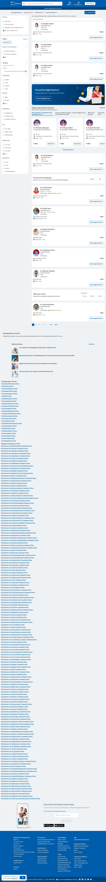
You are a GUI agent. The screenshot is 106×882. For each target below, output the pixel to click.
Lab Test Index (62, 856)
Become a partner (18, 846)
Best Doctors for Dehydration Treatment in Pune (15, 530)
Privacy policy (17, 848)
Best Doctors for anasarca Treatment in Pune (14, 458)
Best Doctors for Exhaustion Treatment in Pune (15, 562)
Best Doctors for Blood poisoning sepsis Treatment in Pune (18, 478)
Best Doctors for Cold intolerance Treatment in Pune (16, 513)
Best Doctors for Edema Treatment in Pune (13, 550)
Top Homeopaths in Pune (8, 441)
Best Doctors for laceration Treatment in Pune (15, 647)
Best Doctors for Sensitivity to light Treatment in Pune (17, 721)
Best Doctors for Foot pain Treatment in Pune (14, 595)
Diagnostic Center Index (64, 867)
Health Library (38, 12)
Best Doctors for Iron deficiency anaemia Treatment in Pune (18, 639)
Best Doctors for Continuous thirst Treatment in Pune (17, 520)
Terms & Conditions (19, 854)
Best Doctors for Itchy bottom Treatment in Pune (15, 644)
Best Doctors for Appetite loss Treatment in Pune (15, 468)
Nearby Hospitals (42, 861)
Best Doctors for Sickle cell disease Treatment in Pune (17, 731)
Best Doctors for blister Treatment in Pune (13, 476)
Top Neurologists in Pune (8, 433)
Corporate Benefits (51, 12)
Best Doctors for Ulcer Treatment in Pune (13, 766)
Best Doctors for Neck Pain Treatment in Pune (14, 684)
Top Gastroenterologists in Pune (10, 413)
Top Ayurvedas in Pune (7, 438)
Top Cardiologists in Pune (8, 401)
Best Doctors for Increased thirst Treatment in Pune (16, 634)
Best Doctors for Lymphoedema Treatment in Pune (16, 659)
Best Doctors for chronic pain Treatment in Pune (15, 500)
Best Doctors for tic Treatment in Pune (12, 751)
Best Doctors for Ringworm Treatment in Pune (14, 714)
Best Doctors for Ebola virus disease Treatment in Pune (17, 545)
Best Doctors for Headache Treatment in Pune (14, 612)
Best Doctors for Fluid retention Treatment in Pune (16, 590)
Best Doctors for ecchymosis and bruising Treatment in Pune (19, 548)
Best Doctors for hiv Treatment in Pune (12, 624)
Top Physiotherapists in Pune (9, 403)
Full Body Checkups (63, 842)
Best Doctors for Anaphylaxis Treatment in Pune (15, 456)
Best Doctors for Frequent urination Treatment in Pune (17, 597)
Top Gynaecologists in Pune (9, 393)
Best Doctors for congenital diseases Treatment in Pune (17, 518)
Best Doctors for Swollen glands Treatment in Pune (16, 741)
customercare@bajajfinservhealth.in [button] (68, 879)
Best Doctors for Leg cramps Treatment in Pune (15, 649)
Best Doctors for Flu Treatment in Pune (12, 587)
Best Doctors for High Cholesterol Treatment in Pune (16, 622)
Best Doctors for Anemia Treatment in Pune (14, 461)
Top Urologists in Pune (7, 421)
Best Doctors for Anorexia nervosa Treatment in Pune (17, 466)
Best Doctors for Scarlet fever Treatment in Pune (15, 719)
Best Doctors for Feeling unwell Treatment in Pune (16, 577)
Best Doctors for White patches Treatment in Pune (16, 786)
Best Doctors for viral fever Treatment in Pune (15, 773)
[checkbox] (3, 79)
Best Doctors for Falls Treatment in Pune (13, 570)
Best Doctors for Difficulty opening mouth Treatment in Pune (19, 538)
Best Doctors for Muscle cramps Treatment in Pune (16, 677)
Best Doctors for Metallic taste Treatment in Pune (16, 667)
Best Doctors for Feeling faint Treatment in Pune (15, 575)
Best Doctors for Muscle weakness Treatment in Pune (17, 682)
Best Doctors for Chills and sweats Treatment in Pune (17, 495)
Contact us (17, 844)
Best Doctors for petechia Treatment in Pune (14, 701)
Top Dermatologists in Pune (9, 388)
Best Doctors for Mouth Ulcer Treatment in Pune (15, 672)
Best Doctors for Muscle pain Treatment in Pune (15, 679)
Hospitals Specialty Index (64, 862)
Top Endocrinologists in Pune (9, 406)
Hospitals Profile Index (63, 865)
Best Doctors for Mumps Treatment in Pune (14, 674)
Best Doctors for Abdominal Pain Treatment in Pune (16, 446)
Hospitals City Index (63, 860)
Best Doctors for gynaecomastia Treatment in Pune (16, 602)
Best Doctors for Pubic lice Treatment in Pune (14, 706)
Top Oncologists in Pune (8, 436)
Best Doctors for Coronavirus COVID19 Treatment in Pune (18, 523)
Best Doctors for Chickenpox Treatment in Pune (15, 490)
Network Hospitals (42, 863)
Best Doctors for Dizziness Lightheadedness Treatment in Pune (20, 540)
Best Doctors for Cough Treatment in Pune (13, 525)
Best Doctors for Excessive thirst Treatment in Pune (16, 560)
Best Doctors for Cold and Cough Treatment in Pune (16, 508)
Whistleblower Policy (19, 850)
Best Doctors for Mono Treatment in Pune (13, 669)
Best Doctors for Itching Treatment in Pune (14, 642)
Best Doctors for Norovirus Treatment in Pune (14, 689)
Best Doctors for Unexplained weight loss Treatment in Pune (19, 771)
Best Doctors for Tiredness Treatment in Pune (14, 756)
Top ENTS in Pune (6, 396)
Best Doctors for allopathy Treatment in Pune (14, 451)
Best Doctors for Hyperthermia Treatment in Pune (16, 632)
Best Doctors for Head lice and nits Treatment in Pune (17, 610)
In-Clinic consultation (43, 852)
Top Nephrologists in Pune (9, 431)
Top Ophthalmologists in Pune (10, 411)
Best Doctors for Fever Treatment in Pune (13, 580)
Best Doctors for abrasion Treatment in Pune (14, 448)
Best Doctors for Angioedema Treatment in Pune (15, 463)
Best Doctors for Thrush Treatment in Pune (14, 749)
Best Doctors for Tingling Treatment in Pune (14, 754)
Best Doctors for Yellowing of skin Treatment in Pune (16, 796)
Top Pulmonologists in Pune (9, 416)
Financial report (18, 856)
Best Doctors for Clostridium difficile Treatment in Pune (17, 503)
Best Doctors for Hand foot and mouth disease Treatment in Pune (20, 798)
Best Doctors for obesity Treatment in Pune (14, 694)
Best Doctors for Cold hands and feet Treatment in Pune (17, 510)
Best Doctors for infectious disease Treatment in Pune (17, 637)
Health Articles (18, 862)
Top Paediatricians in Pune (9, 391)
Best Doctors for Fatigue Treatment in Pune (14, 572)
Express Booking (62, 850)
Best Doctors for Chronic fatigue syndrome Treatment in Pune (19, 498)
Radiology (60, 844)
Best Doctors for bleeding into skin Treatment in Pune (17, 473)
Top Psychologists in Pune (9, 426)
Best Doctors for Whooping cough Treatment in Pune (16, 788)
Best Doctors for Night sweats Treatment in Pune (15, 687)
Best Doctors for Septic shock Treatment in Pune (15, 726)
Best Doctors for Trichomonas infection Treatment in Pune (18, 761)
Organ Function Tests (63, 846)
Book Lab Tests (62, 839)
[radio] (3, 21)
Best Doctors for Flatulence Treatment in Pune (15, 585)
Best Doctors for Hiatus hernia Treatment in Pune (16, 620)
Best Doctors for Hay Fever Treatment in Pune (14, 607)
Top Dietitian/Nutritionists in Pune (11, 423)
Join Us (16, 869)
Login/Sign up (90, 3)
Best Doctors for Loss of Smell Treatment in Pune (15, 654)
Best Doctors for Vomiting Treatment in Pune (14, 778)
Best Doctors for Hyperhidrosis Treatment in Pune (16, 629)
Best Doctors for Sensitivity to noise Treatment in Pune (17, 724)
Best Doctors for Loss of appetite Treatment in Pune (16, 652)
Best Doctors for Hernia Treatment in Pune (13, 615)
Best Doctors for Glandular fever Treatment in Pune (16, 600)
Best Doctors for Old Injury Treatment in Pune (14, 697)
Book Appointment (16, 12)
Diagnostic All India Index (64, 871)
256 (51, 324)
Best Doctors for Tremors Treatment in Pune (14, 759)
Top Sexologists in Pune (8, 428)
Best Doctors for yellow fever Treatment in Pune (15, 793)
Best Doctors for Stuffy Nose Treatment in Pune (15, 739)
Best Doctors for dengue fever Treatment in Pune (15, 535)
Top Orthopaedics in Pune (8, 408)
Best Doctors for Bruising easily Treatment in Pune (16, 480)
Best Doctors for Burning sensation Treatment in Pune (17, 488)
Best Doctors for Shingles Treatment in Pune (14, 729)
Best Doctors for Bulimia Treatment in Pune (14, 483)
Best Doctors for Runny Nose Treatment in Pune (15, 716)
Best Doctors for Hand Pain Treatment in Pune (14, 605)
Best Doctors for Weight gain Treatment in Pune (15, 783)
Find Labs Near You (63, 869)
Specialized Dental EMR (44, 842)
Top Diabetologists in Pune (9, 398)
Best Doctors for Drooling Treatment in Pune (14, 543)
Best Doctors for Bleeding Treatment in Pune (14, 471)
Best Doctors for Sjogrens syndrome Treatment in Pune (17, 734)
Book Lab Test (28, 12)
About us (16, 839)
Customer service (18, 842)
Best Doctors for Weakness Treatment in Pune (14, 781)
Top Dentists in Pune (7, 386)
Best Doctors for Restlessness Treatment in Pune (15, 711)
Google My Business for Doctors (46, 844)
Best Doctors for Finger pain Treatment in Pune (15, 582)
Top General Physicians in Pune (10, 383)
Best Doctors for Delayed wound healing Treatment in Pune (18, 533)
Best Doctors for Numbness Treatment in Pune (15, 692)
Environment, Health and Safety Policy (24, 852)
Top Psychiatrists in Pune (8, 418)
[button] (80, 879)
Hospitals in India (42, 859)
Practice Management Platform (46, 839)
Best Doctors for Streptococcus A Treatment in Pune (16, 736)
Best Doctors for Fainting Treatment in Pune (14, 567)
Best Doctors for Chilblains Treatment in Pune (14, 493)
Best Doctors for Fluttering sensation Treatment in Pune (18, 592)
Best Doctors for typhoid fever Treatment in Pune (16, 764)
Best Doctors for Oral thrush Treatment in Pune (15, 699)
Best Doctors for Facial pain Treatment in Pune (15, 565)
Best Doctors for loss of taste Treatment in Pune (15, 657)
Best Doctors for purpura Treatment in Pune (14, 709)
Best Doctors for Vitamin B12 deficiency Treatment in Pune (18, 776)
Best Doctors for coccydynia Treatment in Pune (15, 505)
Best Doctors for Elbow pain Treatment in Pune (15, 552)
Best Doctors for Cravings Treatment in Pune (14, 528)
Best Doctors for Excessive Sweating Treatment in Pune (17, 557)
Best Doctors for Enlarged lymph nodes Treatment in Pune (18, 555)
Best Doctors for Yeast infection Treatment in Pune (16, 791)
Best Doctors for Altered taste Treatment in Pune (15, 453)
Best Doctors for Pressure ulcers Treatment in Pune (16, 704)
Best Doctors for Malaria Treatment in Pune (14, 662)
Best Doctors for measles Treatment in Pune (14, 664)
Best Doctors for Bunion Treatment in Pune (14, 485)
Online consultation (43, 850)
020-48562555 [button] (50, 879)
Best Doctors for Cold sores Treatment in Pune (15, 515)
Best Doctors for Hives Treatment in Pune (13, 627)
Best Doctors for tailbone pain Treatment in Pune (15, 744)
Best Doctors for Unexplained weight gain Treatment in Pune (19, 769)
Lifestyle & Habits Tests (64, 848)
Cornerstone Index (63, 858)
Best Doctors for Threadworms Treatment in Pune (16, 746)
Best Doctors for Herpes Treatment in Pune (14, 617)
